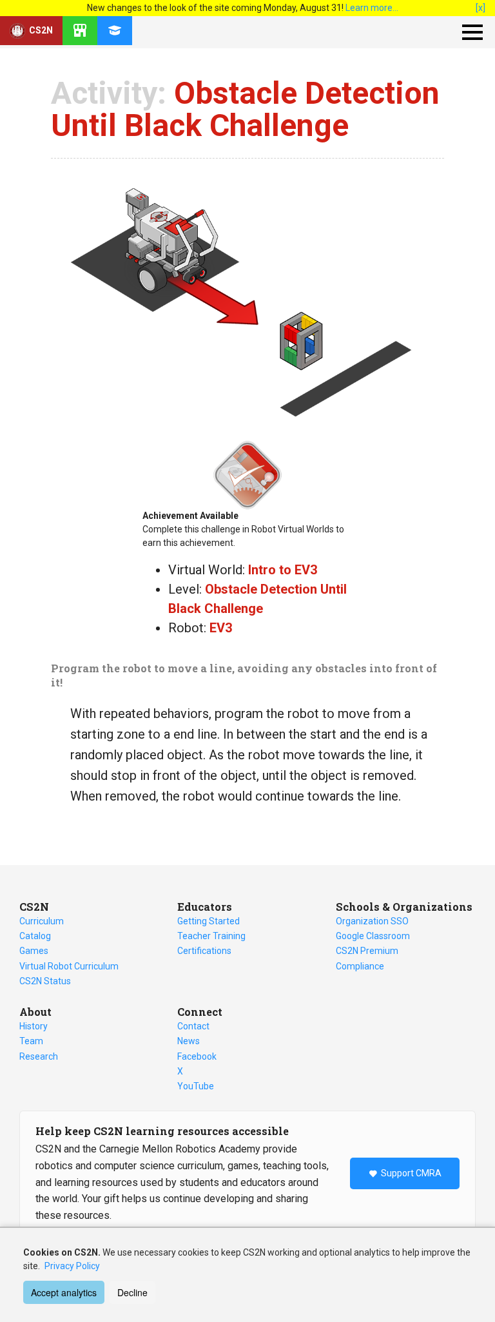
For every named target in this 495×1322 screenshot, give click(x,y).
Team (31, 1041)
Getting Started (208, 921)
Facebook (197, 1056)
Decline (132, 1292)
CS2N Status (45, 981)
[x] (480, 8)
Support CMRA (411, 1173)
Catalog (35, 936)
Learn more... (371, 8)
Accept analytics (64, 1292)
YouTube (195, 1086)
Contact (193, 1026)
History (33, 1026)
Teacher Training (211, 936)
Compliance (360, 966)
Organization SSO (372, 921)
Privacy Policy (72, 1266)
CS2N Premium (367, 951)
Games (33, 951)
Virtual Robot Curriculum (69, 966)
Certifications (204, 951)
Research (38, 1056)
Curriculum (41, 921)
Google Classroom (373, 936)
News (188, 1041)
